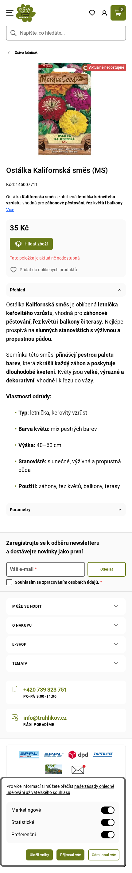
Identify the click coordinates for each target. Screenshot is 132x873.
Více (10, 209)
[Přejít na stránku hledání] (13, 33)
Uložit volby (39, 855)
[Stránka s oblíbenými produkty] (92, 13)
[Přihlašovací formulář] (104, 13)
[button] (104, 13)
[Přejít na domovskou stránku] (50, 13)
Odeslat (106, 569)
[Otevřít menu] (10, 13)
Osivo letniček (26, 53)
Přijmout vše (70, 855)
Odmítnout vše (104, 855)
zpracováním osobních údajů (70, 582)
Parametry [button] (20, 509)
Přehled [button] (17, 289)
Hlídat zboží (36, 243)
